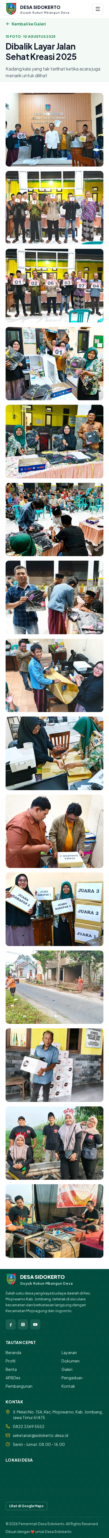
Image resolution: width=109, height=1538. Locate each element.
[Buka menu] (97, 9)
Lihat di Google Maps (26, 1506)
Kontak (68, 1386)
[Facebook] (11, 1324)
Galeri (66, 1369)
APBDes (13, 1377)
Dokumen (70, 1360)
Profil (10, 1360)
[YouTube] (35, 1324)
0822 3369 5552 (28, 1426)
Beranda (13, 1352)
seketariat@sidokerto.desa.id (40, 1435)
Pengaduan (71, 1377)
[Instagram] (23, 1324)
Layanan (69, 1352)
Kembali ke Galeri (29, 23)
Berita (11, 1369)
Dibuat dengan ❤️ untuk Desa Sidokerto (39, 1532)
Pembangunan (19, 1386)
